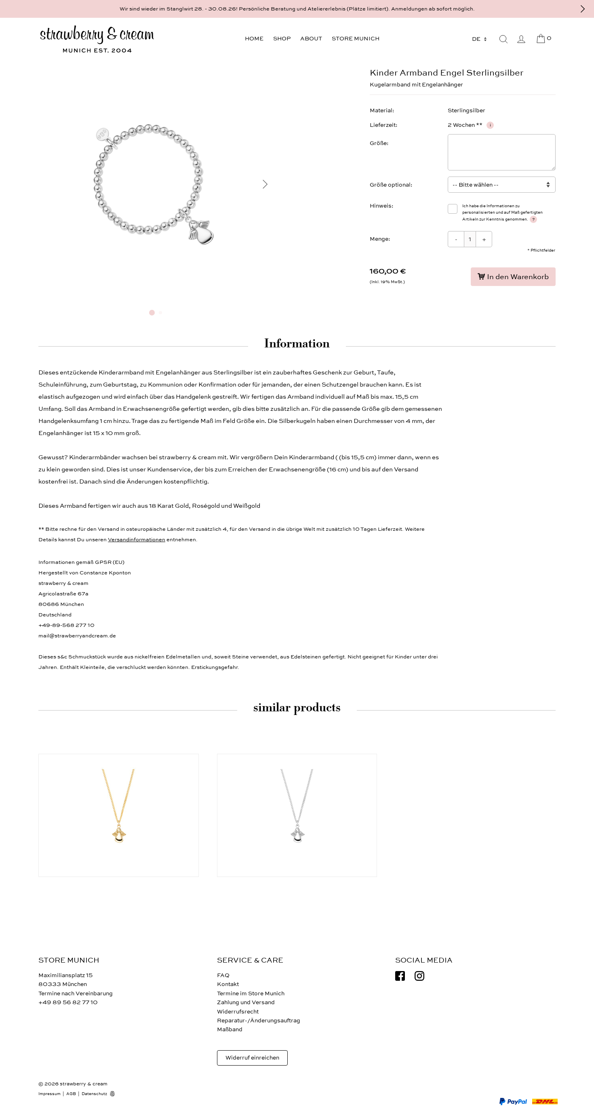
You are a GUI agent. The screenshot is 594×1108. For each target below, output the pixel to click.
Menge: (380, 238)
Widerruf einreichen (252, 1057)
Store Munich (355, 38)
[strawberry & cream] (97, 39)
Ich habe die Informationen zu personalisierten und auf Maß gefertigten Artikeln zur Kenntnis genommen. (502, 213)
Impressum (49, 1093)
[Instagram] (419, 976)
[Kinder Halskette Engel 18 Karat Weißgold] (297, 815)
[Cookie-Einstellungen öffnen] (115, 1094)
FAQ (223, 975)
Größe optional (390, 184)
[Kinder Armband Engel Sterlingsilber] (155, 299)
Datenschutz (94, 1093)
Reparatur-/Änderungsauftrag (258, 1020)
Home (254, 38)
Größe (378, 143)
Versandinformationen (136, 539)
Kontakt (228, 984)
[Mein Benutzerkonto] (521, 39)
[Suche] (503, 39)
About (311, 38)
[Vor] (583, 9)
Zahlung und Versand (246, 1002)
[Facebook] (400, 976)
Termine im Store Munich (250, 993)
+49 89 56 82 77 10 (68, 1002)
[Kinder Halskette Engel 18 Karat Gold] (118, 815)
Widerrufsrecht (238, 1011)
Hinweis (381, 205)
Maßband (229, 1029)
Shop (282, 38)
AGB (71, 1093)
